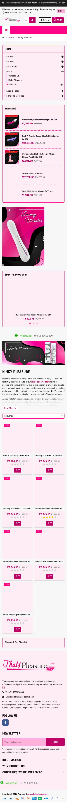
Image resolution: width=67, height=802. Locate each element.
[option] (33, 300)
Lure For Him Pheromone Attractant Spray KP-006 (49, 562)
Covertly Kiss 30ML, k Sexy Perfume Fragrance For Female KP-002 (49, 455)
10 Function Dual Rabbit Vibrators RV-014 (33, 315)
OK (57, 742)
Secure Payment (49, 9)
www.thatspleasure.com (38, 794)
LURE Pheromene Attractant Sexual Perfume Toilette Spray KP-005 (17, 562)
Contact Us (26, 12)
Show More (10, 408)
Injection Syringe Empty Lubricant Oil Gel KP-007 (17, 615)
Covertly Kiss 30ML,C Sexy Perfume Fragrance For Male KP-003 (17, 509)
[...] (3, 687)
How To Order (11, 12)
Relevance (8, 416)
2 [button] (34, 323)
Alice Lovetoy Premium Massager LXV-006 (39, 120)
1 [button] (30, 323)
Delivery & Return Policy (27, 9)
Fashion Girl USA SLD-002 (33, 173)
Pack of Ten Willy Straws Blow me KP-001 (17, 455)
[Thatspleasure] (11, 20)
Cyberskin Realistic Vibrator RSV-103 (37, 191)
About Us (9, 9)
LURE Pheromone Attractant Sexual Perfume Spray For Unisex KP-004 (49, 509)
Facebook (5, 722)
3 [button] (37, 323)
